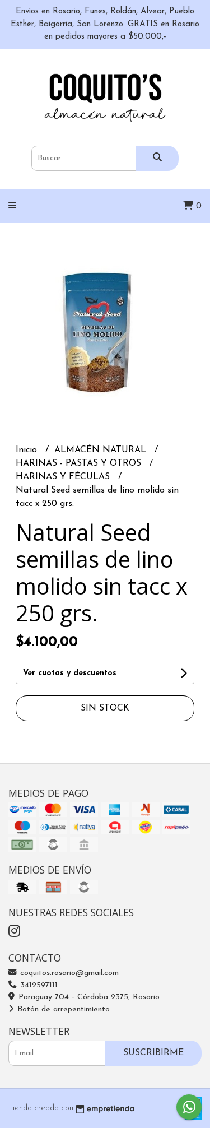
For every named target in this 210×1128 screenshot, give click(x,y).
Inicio (28, 449)
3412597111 (37, 985)
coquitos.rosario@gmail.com (68, 973)
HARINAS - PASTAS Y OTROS (80, 463)
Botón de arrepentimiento (62, 1009)
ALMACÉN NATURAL (101, 449)
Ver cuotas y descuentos (69, 673)
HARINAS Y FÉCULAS (64, 476)
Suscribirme (153, 1052)
